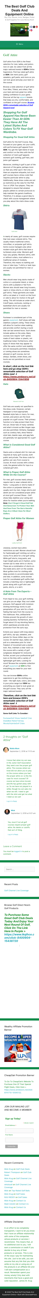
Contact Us (21, 1201)
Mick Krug (8, 1169)
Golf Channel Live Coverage (16, 890)
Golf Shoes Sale (17, 718)
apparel (23, 97)
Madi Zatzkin (10, 1204)
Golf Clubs (20, 723)
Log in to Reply (12, 801)
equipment (13, 320)
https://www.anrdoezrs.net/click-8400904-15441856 (19, 378)
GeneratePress (31, 1295)
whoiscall (8, 1184)
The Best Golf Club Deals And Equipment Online (19, 10)
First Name (9, 1135)
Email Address (10, 1125)
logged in (18, 851)
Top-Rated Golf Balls (21, 1191)
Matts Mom (14, 748)
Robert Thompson (12, 1172)
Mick (13, 810)
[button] (19, 292)
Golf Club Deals (23, 1169)
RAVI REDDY (9, 1197)
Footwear (7, 718)
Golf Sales (20, 1194)
